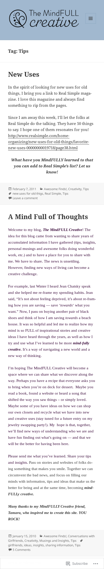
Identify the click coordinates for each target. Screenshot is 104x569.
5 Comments (22, 550)
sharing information (59, 545)
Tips (86, 189)
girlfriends (15, 545)
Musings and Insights (54, 540)
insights (38, 545)
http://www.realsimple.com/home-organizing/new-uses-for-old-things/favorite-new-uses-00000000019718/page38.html (48, 141)
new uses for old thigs (28, 193)
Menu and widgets (91, 23)
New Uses (23, 74)
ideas (28, 545)
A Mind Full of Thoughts (48, 216)
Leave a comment (25, 198)
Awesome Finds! (55, 189)
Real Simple (53, 193)
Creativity (75, 189)
